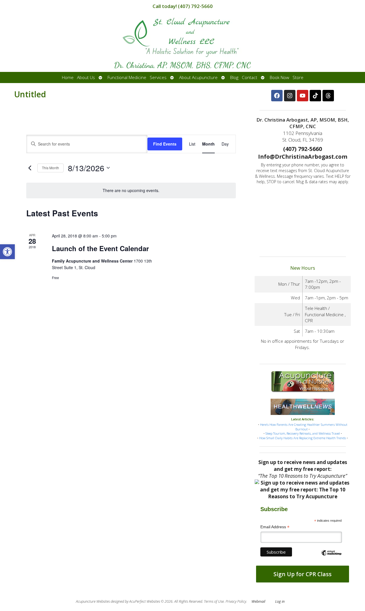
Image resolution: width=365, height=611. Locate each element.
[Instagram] (289, 95)
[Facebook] (277, 95)
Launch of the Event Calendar (100, 248)
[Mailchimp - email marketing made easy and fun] (331, 557)
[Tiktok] (315, 95)
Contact (249, 77)
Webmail (258, 601)
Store (298, 77)
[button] (7, 251)
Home (68, 77)
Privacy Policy (236, 601)
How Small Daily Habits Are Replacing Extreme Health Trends (302, 438)
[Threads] (328, 95)
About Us (86, 77)
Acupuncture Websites (93, 601)
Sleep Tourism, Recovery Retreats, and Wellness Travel (302, 433)
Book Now (279, 77)
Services (158, 77)
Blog (234, 77)
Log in (280, 601)
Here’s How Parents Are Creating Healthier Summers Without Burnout (303, 426)
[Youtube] (302, 95)
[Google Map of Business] (303, 218)
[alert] (131, 190)
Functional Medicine (127, 77)
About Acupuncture (198, 77)
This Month (50, 167)
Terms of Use (214, 601)
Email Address (274, 527)
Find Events (165, 144)
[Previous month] (29, 167)
